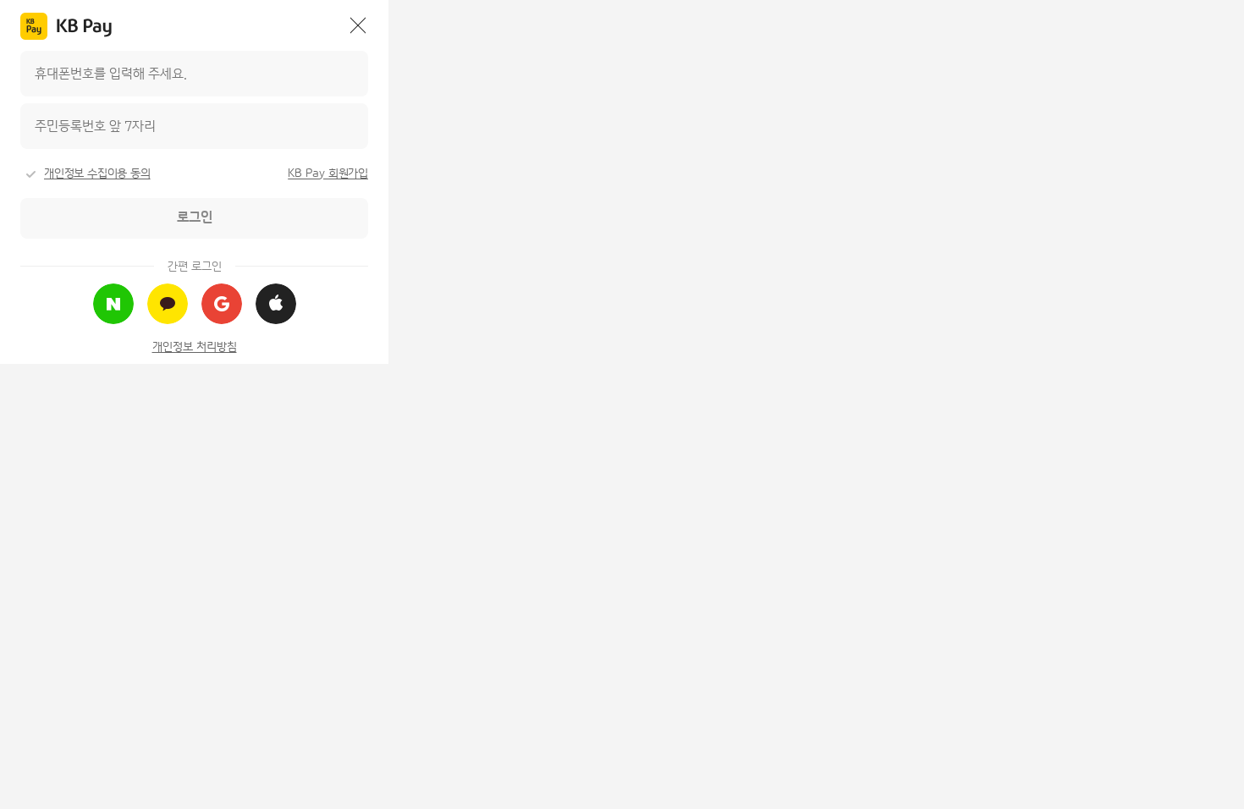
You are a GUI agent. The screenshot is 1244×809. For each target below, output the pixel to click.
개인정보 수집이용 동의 (97, 173)
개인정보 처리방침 (194, 347)
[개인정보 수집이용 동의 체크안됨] (30, 174)
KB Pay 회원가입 (328, 173)
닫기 (358, 25)
